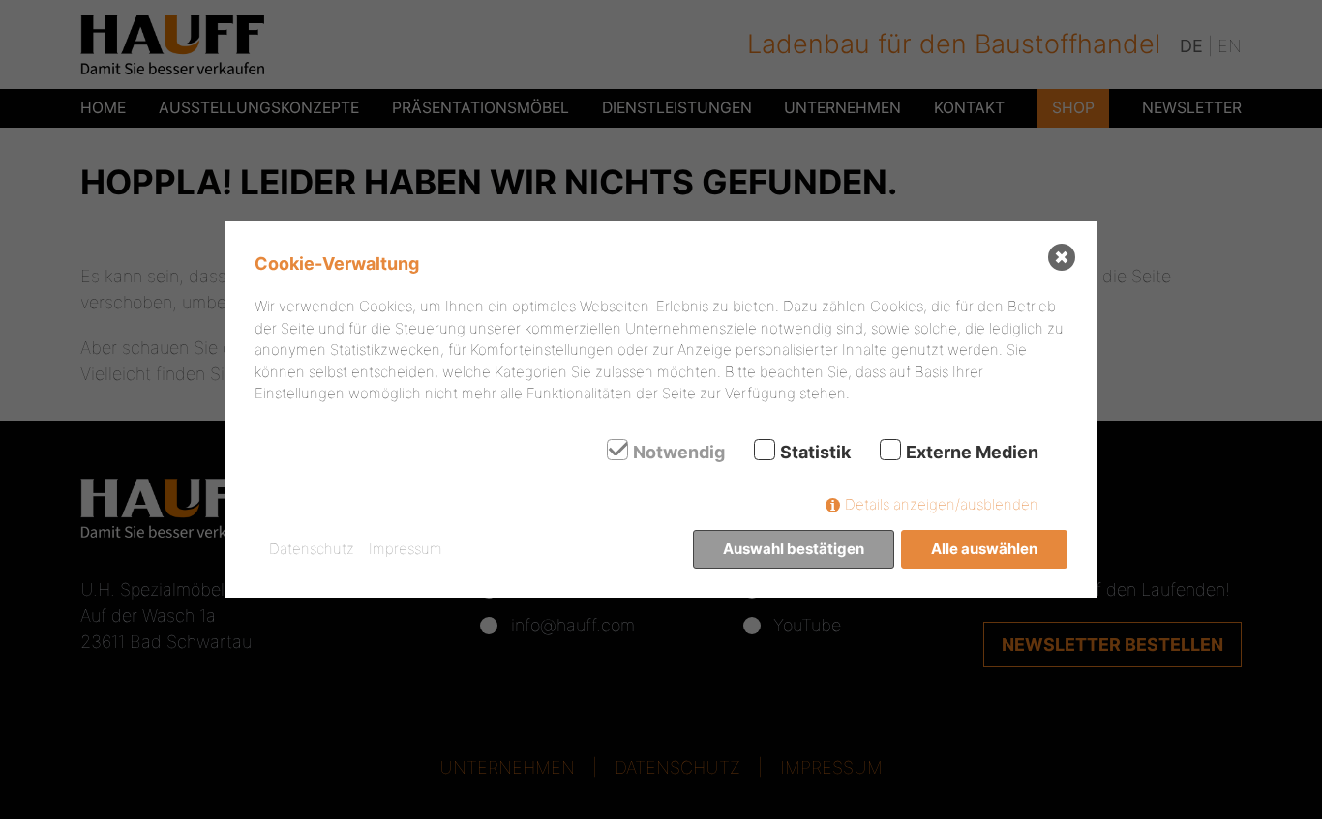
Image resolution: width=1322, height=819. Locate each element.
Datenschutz (311, 549)
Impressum (405, 549)
